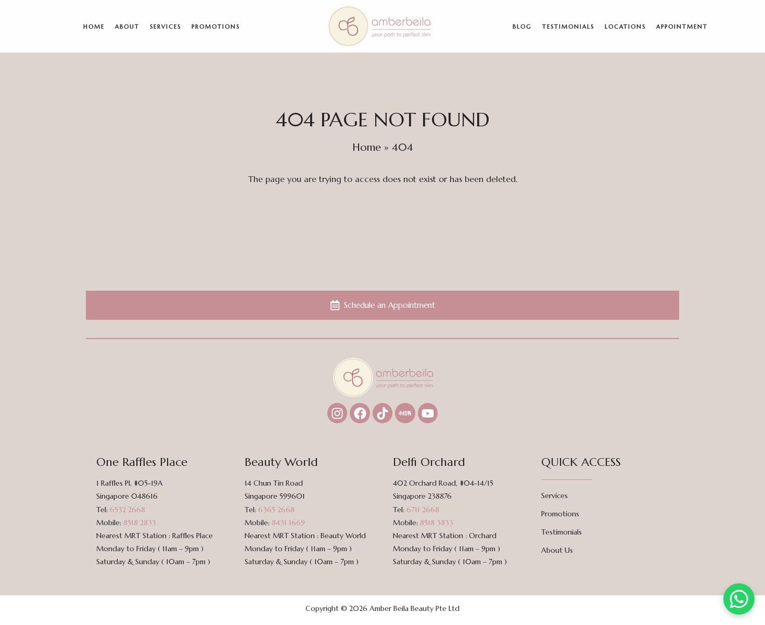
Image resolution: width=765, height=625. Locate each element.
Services (165, 26)
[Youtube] (428, 413)
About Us (557, 550)
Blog (522, 26)
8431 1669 (288, 522)
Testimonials (568, 26)
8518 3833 (436, 522)
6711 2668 (422, 509)
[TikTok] (382, 413)
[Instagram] (337, 413)
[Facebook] (359, 413)
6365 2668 (276, 509)
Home (94, 26)
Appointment (682, 26)
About (127, 26)
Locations (625, 26)
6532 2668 (127, 509)
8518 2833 (139, 522)
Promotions (216, 26)
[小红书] (405, 413)
